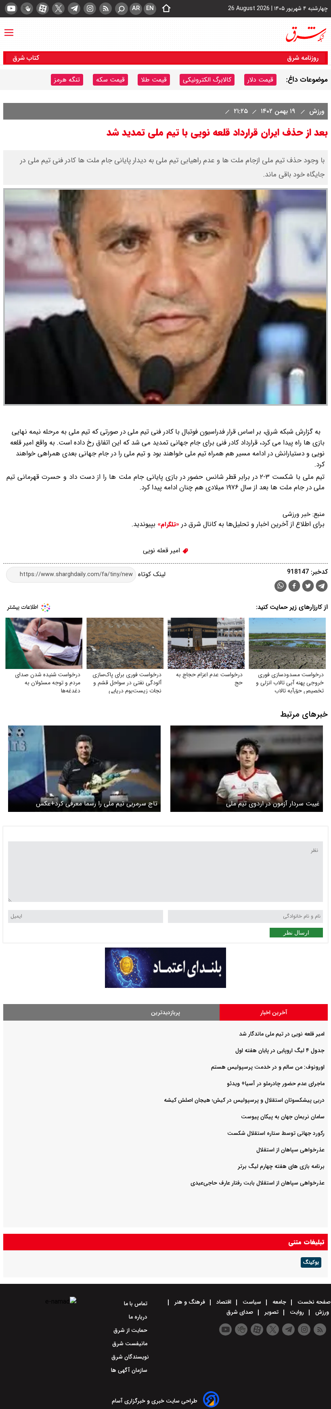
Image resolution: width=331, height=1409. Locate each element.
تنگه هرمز (67, 80)
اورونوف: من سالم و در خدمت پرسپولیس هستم (268, 1067)
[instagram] (90, 8)
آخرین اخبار (273, 1012)
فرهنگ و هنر (190, 1302)
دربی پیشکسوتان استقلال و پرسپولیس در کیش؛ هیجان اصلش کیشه (244, 1100)
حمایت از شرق (131, 1330)
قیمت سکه (110, 80)
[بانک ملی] (165, 986)
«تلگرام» (167, 524)
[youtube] (11, 8)
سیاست (252, 1302)
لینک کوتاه (151, 574)
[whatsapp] (280, 586)
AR (136, 8)
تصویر (271, 1312)
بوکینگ (311, 1262)
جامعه (279, 1302)
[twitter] (58, 8)
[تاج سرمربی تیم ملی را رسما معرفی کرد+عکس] (84, 768)
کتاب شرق (27, 58)
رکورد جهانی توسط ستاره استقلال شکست (276, 1133)
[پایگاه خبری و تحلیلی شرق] (305, 34)
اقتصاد (224, 1302)
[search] (121, 8)
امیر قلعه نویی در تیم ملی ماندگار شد (282, 1033)
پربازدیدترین (165, 1012)
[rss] (105, 8)
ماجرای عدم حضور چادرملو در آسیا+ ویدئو (276, 1083)
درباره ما (139, 1317)
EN (150, 8)
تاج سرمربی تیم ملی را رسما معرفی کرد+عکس (96, 804)
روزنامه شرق (302, 58)
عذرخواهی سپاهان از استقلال (290, 1149)
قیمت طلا (154, 80)
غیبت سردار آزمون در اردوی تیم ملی (273, 804)
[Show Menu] (9, 28)
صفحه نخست (313, 1302)
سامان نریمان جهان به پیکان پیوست (283, 1116)
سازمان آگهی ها (130, 1370)
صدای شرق (240, 1312)
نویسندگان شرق (130, 1356)
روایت (297, 1312)
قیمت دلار (260, 80)
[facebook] (294, 587)
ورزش (316, 111)
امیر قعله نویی (162, 550)
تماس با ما (136, 1303)
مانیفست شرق (130, 1343)
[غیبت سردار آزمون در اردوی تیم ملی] (246, 768)
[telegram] (74, 8)
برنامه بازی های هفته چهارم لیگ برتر (281, 1166)
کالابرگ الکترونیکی (207, 80)
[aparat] (42, 8)
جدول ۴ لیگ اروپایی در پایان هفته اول (280, 1050)
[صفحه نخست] (164, 9)
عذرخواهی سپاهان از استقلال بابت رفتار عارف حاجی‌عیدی (258, 1182)
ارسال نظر (296, 932)
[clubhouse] (27, 8)
